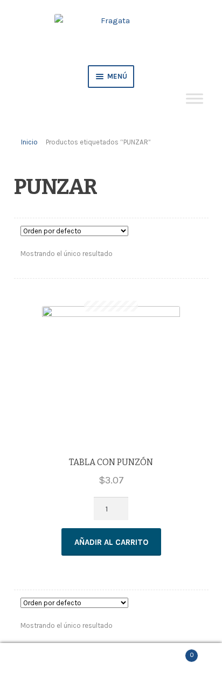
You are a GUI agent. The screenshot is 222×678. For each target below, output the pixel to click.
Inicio (29, 142)
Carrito (171, 652)
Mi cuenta (37, 661)
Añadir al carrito (111, 542)
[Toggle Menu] (194, 98)
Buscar (111, 661)
